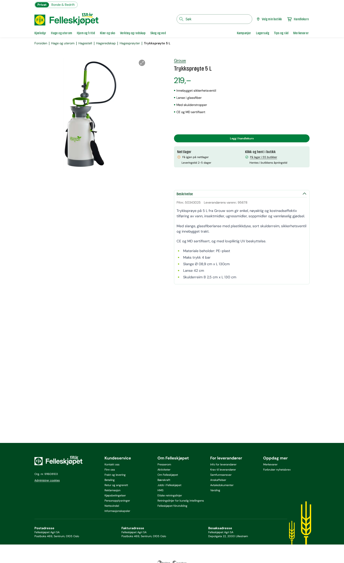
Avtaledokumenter (222, 485)
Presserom (164, 464)
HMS (160, 490)
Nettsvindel (112, 506)
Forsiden (40, 43)
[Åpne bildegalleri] (142, 63)
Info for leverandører (223, 464)
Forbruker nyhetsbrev (277, 469)
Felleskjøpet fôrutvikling (172, 506)
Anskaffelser (218, 480)
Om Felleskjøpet (167, 475)
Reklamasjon (112, 490)
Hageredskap (106, 43)
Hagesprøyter (130, 43)
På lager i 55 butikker (263, 157)
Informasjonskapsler (117, 511)
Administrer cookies (47, 480)
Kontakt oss (112, 464)
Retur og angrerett (116, 485)
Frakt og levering (115, 475)
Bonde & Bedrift (63, 5)
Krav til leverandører (223, 469)
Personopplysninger (117, 500)
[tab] (40, 33)
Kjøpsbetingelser (115, 495)
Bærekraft (163, 480)
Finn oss (110, 469)
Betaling (110, 480)
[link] (244, 33)
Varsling (215, 490)
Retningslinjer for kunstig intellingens (180, 500)
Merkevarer (270, 464)
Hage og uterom (62, 43)
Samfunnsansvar (221, 475)
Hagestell (85, 43)
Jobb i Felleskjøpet (169, 485)
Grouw (180, 60)
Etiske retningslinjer (169, 495)
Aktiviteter (163, 469)
